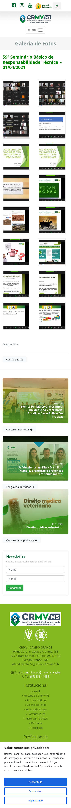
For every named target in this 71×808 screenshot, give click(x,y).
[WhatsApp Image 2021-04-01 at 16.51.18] (52, 124)
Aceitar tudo (35, 781)
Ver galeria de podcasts (20, 540)
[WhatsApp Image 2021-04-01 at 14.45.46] (16, 220)
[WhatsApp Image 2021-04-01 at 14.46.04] (52, 188)
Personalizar (35, 791)
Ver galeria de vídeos (19, 486)
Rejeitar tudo (35, 800)
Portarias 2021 (36, 714)
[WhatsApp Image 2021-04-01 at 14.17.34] (52, 252)
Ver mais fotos (14, 359)
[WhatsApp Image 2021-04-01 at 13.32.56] (52, 283)
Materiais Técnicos (37, 718)
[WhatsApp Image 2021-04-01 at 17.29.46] (16, 93)
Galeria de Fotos (36, 704)
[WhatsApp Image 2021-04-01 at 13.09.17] (52, 315)
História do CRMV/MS (36, 695)
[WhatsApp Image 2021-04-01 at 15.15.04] (16, 188)
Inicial (36, 691)
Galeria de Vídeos (36, 709)
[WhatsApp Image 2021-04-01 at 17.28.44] (16, 124)
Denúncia (36, 723)
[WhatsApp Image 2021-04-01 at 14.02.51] (16, 283)
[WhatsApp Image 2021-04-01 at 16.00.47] (52, 156)
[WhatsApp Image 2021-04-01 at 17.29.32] (52, 93)
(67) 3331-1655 (39, 676)
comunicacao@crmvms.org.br (41, 672)
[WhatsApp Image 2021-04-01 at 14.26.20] (16, 252)
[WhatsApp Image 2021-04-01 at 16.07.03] (16, 156)
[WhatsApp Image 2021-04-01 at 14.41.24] (52, 220)
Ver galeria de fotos (18, 429)
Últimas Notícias (36, 700)
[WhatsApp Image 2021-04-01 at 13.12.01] (16, 315)
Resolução (37, 727)
